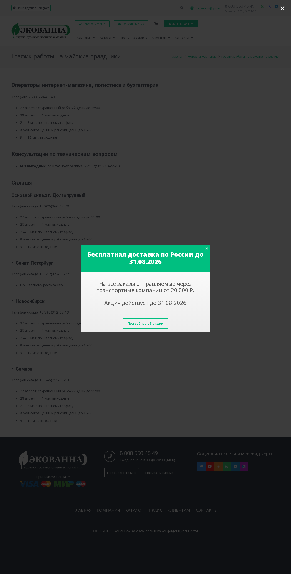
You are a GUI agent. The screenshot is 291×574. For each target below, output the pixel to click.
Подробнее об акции (145, 323)
